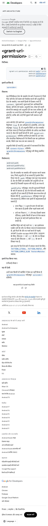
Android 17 (5, 407)
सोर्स (3, 335)
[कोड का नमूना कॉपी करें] (44, 68)
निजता (3, 370)
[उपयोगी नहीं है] (29, 45)
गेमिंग (3, 355)
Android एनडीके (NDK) (9, 452)
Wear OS (5, 387)
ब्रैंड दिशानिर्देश (20, 509)
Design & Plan (22, 41)
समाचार (4, 339)
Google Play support (9, 469)
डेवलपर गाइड (5, 441)
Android (5, 324)
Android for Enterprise (9, 328)
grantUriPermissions (34, 122)
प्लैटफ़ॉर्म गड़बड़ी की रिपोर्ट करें (10, 462)
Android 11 (5, 428)
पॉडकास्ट (4, 346)
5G (3, 373)
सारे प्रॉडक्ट (5, 501)
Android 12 (5, 425)
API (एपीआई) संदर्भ (7, 445)
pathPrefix (40, 76)
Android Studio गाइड (9, 438)
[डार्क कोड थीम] (42, 68)
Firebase (5, 494)
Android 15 (5, 414)
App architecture (11, 11)
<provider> (11, 87)
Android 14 (6, 418)
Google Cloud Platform (10, 498)
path (38, 71)
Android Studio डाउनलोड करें (11, 449)
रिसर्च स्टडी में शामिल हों (8, 472)
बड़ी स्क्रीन (5, 383)
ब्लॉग (3, 342)
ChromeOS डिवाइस (8, 390)
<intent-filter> (17, 148)
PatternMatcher (38, 251)
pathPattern (41, 73)
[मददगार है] (26, 45)
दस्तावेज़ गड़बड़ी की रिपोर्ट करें (10, 465)
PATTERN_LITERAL (18, 249)
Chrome (4, 490)
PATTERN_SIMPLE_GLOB (20, 251)
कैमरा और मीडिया (7, 366)
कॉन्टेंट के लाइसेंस (30, 297)
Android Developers (8, 41)
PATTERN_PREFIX (35, 249)
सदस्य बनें (30, 515)
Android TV (6, 397)
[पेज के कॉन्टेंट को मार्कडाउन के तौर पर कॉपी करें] (36, 56)
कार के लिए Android (8, 394)
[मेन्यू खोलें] (3, 2)
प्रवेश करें (42, 3)
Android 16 (6, 410)
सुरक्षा (3, 332)
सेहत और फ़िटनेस (7, 363)
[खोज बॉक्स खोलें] (31, 2)
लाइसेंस (10, 509)
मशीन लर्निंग (5, 359)
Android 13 (5, 421)
